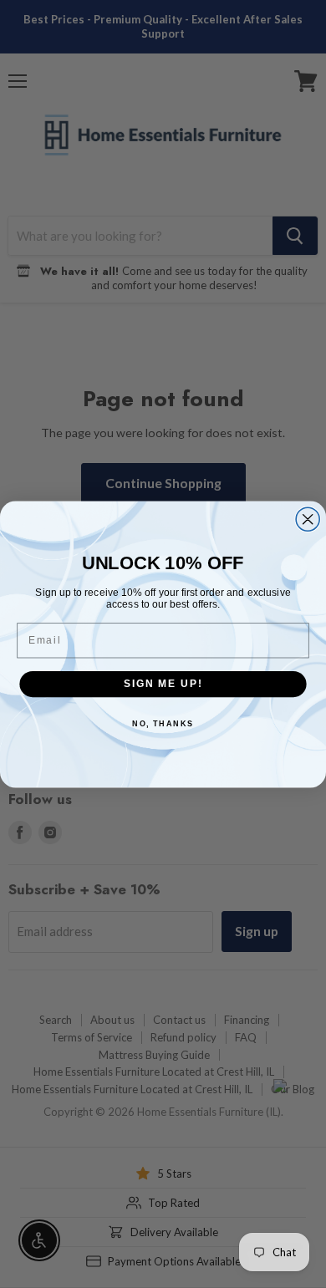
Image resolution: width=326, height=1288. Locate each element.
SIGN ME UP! (163, 683)
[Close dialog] (307, 519)
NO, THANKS (163, 722)
